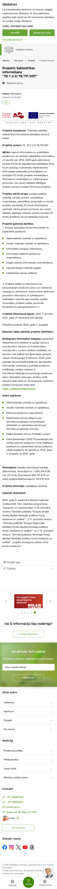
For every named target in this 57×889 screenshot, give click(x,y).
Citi (5, 102)
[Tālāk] (50, 601)
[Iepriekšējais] (6, 601)
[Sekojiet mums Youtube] (25, 847)
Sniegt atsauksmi (28, 634)
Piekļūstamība (11, 759)
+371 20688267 (14, 802)
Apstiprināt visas (42, 32)
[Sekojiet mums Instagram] (11, 847)
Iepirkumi (9, 711)
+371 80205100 (14, 797)
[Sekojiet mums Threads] (32, 847)
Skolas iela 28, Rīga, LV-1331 (21, 812)
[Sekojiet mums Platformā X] (18, 847)
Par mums (9, 729)
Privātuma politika (13, 750)
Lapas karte (10, 768)
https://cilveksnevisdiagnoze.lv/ (19, 388)
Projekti (8, 720)
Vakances (9, 702)
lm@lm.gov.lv (13, 807)
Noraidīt (15, 32)
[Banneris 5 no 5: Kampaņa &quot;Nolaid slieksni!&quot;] (28, 601)
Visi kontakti (18, 827)
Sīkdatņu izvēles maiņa (16, 777)
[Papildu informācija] (18, 818)
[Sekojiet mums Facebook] (4, 847)
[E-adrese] (8, 818)
